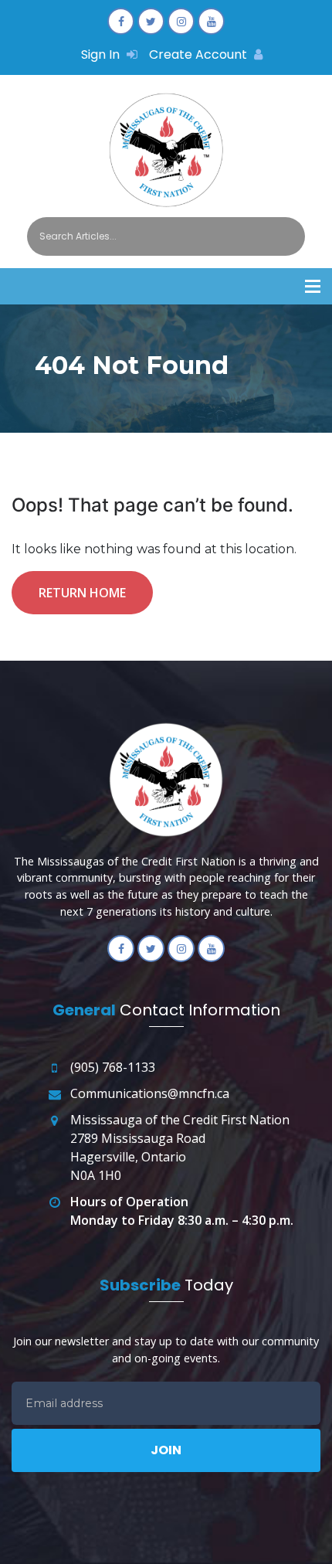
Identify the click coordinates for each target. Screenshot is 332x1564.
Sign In (102, 54)
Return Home (82, 592)
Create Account (199, 54)
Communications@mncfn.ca (149, 1093)
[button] (312, 286)
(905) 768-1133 (112, 1067)
